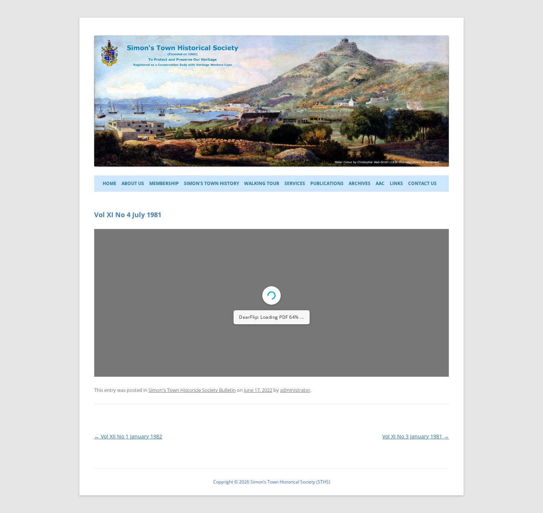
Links (396, 183)
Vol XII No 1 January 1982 (128, 436)
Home (109, 183)
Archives (359, 183)
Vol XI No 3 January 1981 (415, 436)
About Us (133, 183)
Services (294, 183)
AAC (380, 183)
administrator (295, 390)
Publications (327, 183)
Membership (164, 183)
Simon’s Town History (211, 183)
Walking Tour (261, 183)
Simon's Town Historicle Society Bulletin (192, 390)
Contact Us (422, 183)
